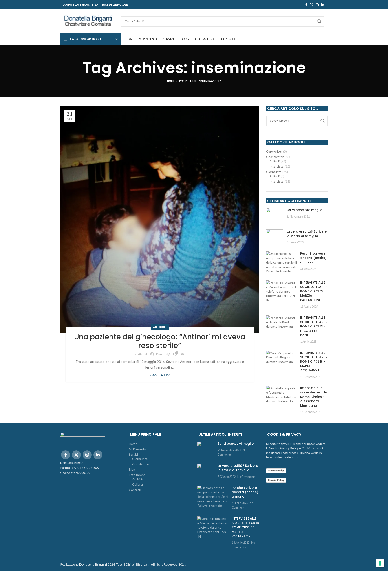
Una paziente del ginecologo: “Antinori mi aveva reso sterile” (159, 341)
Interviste (276, 166)
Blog (132, 469)
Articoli (159, 327)
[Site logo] (88, 21)
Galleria (137, 484)
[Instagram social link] (317, 5)
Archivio (138, 479)
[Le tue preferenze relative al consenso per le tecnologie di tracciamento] (380, 563)
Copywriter (274, 151)
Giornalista (273, 172)
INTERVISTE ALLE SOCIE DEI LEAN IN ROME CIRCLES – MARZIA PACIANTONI (314, 291)
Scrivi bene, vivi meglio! (304, 210)
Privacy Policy (276, 470)
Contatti (135, 490)
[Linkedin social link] (322, 5)
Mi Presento (137, 449)
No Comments (246, 476)
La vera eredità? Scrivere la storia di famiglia (306, 233)
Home (171, 81)
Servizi (133, 454)
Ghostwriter (275, 157)
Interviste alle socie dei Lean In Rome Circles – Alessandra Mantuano (313, 397)
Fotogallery (137, 475)
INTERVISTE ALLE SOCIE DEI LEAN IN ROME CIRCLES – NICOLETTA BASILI (314, 326)
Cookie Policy (276, 480)
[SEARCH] (319, 21)
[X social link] (312, 5)
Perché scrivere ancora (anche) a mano (313, 257)
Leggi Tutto (160, 374)
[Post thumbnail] (274, 215)
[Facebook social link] (306, 5)
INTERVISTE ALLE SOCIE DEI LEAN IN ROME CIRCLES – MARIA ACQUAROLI (314, 362)
